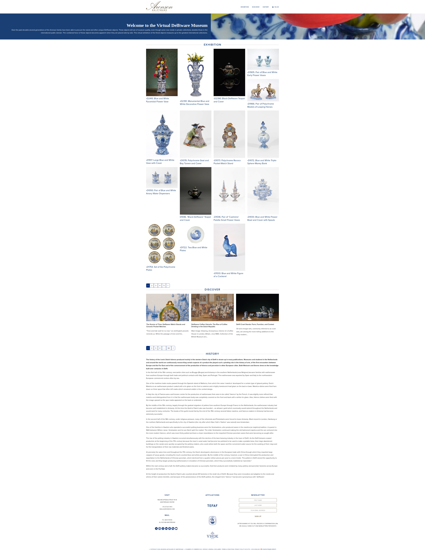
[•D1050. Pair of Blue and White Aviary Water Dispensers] (162, 187)
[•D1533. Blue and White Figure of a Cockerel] (229, 270)
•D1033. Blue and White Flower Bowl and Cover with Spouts (262, 218)
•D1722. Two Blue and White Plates (193, 249)
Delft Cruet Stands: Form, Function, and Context (255, 324)
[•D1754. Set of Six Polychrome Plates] (162, 264)
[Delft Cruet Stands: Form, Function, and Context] (257, 307)
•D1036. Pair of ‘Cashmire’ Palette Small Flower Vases (227, 218)
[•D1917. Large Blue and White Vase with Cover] (162, 157)
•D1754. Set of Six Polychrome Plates (160, 268)
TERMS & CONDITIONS (228, 549)
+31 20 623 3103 (167, 507)
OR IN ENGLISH (255, 549)
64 (169, 348)
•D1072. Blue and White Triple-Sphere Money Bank (262, 162)
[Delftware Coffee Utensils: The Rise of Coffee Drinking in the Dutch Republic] (212, 307)
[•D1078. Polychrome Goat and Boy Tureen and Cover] (195, 157)
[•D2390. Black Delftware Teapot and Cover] (229, 95)
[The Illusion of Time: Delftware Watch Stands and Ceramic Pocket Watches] (167, 307)
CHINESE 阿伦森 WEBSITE (269, 549)
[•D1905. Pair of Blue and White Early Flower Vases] (263, 69)
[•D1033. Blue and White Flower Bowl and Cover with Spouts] (263, 214)
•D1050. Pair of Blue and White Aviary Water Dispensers (161, 192)
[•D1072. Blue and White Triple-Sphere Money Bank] (263, 157)
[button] (276, 7)
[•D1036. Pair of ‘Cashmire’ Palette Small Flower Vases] (229, 214)
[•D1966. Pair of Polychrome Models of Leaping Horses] (263, 101)
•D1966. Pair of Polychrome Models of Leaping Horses (260, 105)
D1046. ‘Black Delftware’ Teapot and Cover (195, 218)
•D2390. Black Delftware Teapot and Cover (229, 100)
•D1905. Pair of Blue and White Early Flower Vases (262, 74)
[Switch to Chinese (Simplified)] (2, 553)
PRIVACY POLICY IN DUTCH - (243, 549)
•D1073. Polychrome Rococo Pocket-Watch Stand (227, 162)
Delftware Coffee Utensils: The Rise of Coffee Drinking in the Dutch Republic (209, 325)
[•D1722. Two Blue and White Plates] (195, 244)
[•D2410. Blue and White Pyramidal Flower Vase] (162, 95)
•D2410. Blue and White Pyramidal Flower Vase (157, 100)
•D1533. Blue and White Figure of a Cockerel (228, 275)
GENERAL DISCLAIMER (214, 549)
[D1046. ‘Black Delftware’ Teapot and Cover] (195, 214)
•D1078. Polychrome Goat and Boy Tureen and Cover (194, 162)
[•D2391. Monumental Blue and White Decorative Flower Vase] (195, 98)
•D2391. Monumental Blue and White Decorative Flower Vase (194, 102)
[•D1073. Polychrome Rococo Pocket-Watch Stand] (229, 157)
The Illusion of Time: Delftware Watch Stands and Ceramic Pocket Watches (165, 325)
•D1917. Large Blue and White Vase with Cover (160, 161)
